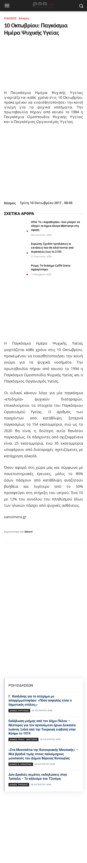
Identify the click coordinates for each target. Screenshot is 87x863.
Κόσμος (24, 18)
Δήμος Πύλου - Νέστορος (23, 739)
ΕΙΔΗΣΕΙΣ (10, 18)
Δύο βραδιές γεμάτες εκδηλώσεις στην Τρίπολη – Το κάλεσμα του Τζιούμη (37, 777)
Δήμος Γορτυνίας (19, 710)
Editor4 (28, 531)
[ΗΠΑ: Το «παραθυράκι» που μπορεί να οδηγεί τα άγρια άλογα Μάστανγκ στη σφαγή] (16, 228)
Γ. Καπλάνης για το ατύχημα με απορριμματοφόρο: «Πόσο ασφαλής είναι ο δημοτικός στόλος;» (40, 700)
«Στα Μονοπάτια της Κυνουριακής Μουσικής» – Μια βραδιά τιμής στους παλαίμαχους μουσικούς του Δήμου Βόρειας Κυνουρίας (43, 754)
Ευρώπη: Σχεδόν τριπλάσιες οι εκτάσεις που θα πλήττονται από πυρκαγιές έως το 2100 (52, 247)
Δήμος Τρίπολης (19, 784)
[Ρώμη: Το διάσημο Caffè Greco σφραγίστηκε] (16, 272)
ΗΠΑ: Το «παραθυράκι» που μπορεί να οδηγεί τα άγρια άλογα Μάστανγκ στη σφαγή (55, 225)
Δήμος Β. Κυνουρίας (21, 764)
